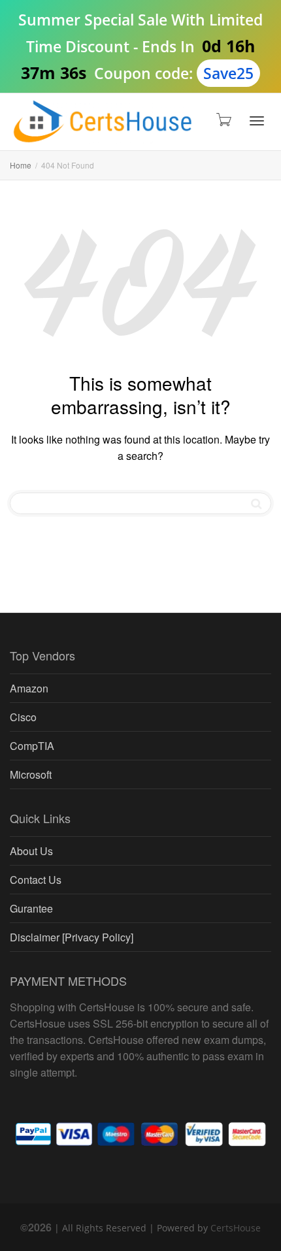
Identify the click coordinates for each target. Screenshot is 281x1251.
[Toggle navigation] (256, 121)
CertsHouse (235, 1228)
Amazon (29, 688)
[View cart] (222, 118)
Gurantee (31, 908)
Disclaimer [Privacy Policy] (71, 937)
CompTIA (32, 745)
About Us (31, 850)
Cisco (23, 716)
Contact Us (35, 879)
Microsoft (31, 774)
